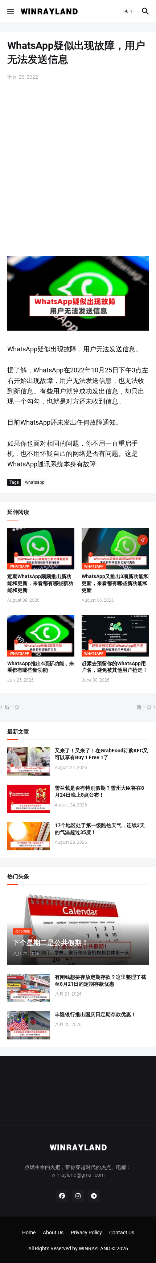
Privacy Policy (86, 1232)
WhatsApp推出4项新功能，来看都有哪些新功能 (40, 667)
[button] (10, 11)
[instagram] (78, 1196)
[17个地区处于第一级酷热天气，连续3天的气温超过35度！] (28, 836)
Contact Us (121, 1232)
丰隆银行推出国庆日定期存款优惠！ (95, 1014)
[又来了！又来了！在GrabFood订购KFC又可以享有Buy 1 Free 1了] (28, 761)
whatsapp (35, 482)
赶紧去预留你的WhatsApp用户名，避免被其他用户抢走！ (115, 667)
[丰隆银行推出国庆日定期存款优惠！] (28, 1025)
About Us (53, 1232)
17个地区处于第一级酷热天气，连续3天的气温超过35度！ (100, 828)
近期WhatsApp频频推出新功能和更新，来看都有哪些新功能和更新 (40, 583)
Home (29, 1232)
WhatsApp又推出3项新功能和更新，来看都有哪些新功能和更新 (115, 583)
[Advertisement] (78, 169)
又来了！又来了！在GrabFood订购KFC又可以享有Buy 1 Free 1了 (101, 754)
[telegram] (94, 1196)
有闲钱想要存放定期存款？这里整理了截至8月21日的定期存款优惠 (100, 980)
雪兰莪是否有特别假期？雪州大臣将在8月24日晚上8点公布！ (99, 791)
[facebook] (62, 1196)
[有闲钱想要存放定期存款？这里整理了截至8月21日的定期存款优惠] (28, 988)
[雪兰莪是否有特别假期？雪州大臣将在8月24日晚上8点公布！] (28, 799)
